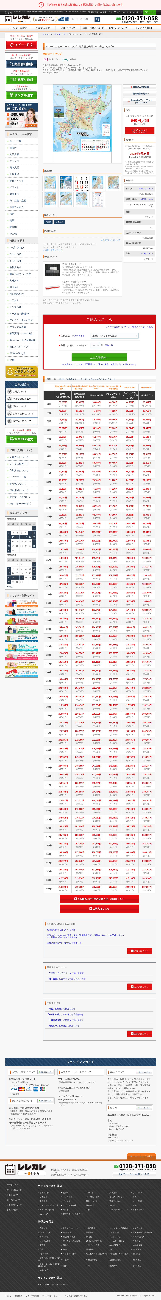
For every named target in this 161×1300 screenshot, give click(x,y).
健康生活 (14, 194)
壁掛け (13, 147)
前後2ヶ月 (67, 1232)
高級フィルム (17, 207)
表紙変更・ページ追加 (21, 333)
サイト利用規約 (32, 1296)
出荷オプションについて (110, 240)
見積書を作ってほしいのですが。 (62, 930)
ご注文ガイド (43, 28)
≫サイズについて (145, 188)
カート (151, 12)
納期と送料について (93, 28)
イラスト (14, 187)
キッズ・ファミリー (117, 1197)
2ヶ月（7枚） (17, 254)
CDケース (44, 1214)
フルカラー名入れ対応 (21, 320)
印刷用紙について (19, 490)
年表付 (66, 1260)
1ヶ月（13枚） (17, 247)
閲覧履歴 (94, 12)
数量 (63, 345)
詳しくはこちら (46, 1072)
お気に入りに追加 (141, 87)
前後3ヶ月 (44, 1270)
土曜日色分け (91, 1228)
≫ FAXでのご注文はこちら (140, 327)
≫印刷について (146, 253)
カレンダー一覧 (59, 34)
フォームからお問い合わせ (135, 1174)
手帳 (88, 1210)
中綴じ (13, 359)
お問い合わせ (122, 12)
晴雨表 (42, 1245)
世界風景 (14, 174)
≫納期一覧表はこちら (53, 250)
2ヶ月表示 (137, 1249)
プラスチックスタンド (118, 1210)
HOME (8, 1296)
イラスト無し (68, 1197)
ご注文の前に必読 (22, 399)
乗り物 (13, 227)
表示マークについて (20, 497)
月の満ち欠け (17, 293)
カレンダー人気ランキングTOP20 (54, 1284)
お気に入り (107, 12)
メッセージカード (70, 1254)
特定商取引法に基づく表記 (76, 1296)
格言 (12, 213)
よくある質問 (12, 1210)
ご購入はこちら (101, 908)
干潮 (88, 1266)
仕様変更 (136, 1254)
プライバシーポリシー (51, 1296)
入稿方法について (19, 457)
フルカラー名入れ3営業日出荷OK (49, 1265)
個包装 (66, 1245)
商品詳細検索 (23, 64)
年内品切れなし (18, 353)
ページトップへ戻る (143, 1156)
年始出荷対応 (91, 1260)
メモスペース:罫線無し (119, 1228)
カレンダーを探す (17, 28)
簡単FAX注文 (23, 439)
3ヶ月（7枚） (17, 260)
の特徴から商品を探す (61, 1009)
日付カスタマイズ (19, 346)
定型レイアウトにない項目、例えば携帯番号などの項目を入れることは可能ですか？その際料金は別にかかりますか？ (86, 936)
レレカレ (46, 34)
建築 (12, 220)
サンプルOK (16, 307)
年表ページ (44, 1237)
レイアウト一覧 (18, 477)
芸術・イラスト (139, 1210)
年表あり (14, 300)
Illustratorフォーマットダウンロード (141, 101)
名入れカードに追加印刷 (23, 340)
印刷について (68, 28)
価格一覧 (109, 345)
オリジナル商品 (69, 1205)
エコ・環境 (137, 1201)
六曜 (41, 1249)
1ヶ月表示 (44, 1254)
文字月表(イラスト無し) (73, 1214)
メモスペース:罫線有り (142, 1232)
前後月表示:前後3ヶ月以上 (49, 1259)
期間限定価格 (115, 1260)
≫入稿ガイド (78, 336)
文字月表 (14, 154)
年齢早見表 (137, 1245)
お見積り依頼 (23, 79)
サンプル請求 (23, 95)
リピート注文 (23, 45)
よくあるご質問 (143, 28)
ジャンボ (14, 161)
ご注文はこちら (139, 129)
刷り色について (18, 483)
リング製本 (137, 1193)
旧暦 (65, 1266)
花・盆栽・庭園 (18, 200)
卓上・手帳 (15, 141)
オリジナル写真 (18, 326)
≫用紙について (146, 199)
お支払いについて (118, 28)
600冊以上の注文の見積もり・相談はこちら (101, 898)
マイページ (137, 12)
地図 (111, 1249)
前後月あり (15, 267)
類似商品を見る (140, 93)
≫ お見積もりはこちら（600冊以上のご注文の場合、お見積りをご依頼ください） (99, 364)
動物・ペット (17, 180)
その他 (13, 233)
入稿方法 (65, 335)
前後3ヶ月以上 (69, 1237)
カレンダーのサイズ (20, 503)
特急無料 (90, 1249)
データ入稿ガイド (19, 463)
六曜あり (14, 280)
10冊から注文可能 (94, 1241)
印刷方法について (19, 470)
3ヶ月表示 (137, 1260)
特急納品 (113, 1266)
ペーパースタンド (47, 1210)
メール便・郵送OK (20, 313)
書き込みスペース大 (20, 274)
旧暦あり (14, 287)
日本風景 (14, 167)
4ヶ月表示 (137, 1266)
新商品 (89, 1237)
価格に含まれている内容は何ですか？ (64, 943)
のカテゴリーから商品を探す (65, 973)
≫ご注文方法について (116, 327)
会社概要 (18, 1296)
